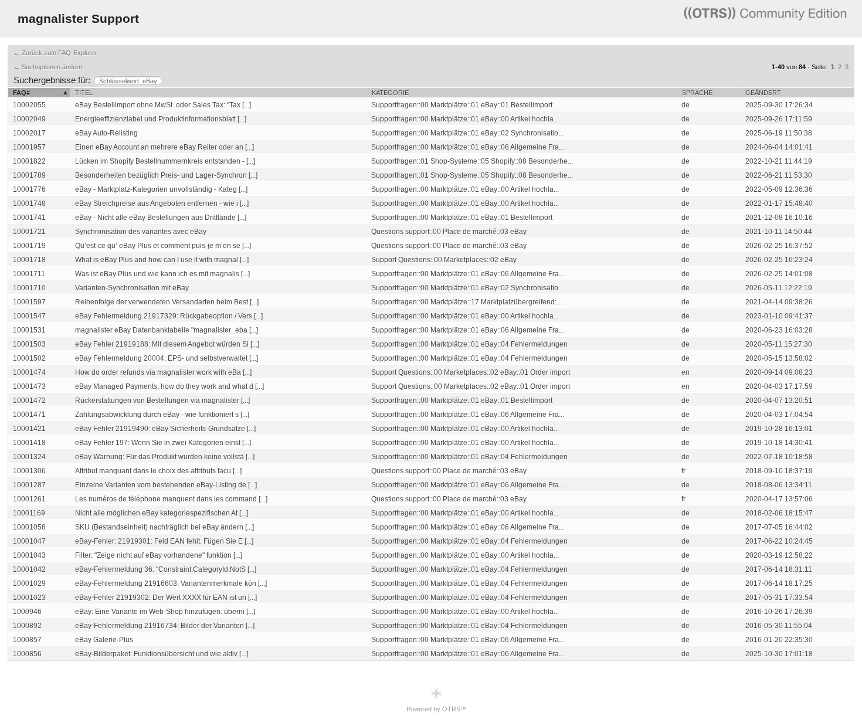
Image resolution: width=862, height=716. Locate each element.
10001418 (29, 443)
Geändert (763, 92)
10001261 (29, 499)
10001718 (29, 260)
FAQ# (21, 92)
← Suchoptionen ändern (47, 66)
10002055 (29, 105)
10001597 (29, 302)
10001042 (29, 569)
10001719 (29, 246)
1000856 (27, 654)
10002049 (29, 119)
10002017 (29, 133)
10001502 (29, 358)
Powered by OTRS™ (436, 708)
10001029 (29, 583)
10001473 (29, 386)
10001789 (29, 175)
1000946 (27, 612)
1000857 (27, 640)
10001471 (29, 414)
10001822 (29, 161)
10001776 (29, 189)
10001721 (29, 232)
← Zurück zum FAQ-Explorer (55, 52)
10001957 (29, 147)
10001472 (29, 400)
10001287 (29, 485)
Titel (84, 92)
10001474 (29, 372)
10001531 (29, 330)
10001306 (29, 471)
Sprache (697, 92)
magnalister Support (78, 18)
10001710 (29, 288)
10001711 (29, 274)
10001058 (29, 527)
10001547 (29, 316)
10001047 (29, 541)
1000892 (27, 626)
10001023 (29, 597)
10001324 (29, 457)
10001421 (29, 429)
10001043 (29, 555)
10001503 (29, 344)
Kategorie (390, 92)
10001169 (29, 513)
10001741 (29, 217)
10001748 (29, 203)
